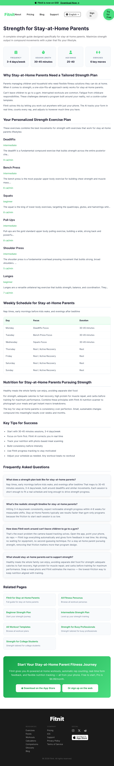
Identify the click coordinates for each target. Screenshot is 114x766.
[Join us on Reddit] (85, 730)
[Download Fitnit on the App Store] (80, 738)
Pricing (30, 14)
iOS (48, 734)
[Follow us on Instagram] (73, 730)
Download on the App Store (39, 688)
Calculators (31, 741)
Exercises (30, 730)
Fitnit (9, 14)
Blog (42, 14)
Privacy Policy (53, 741)
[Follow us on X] (79, 730)
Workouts (30, 737)
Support (54, 14)
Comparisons (32, 744)
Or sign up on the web (80, 688)
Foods (29, 734)
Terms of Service (55, 744)
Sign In (92, 14)
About (18, 14)
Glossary (30, 747)
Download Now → (69, 2)
